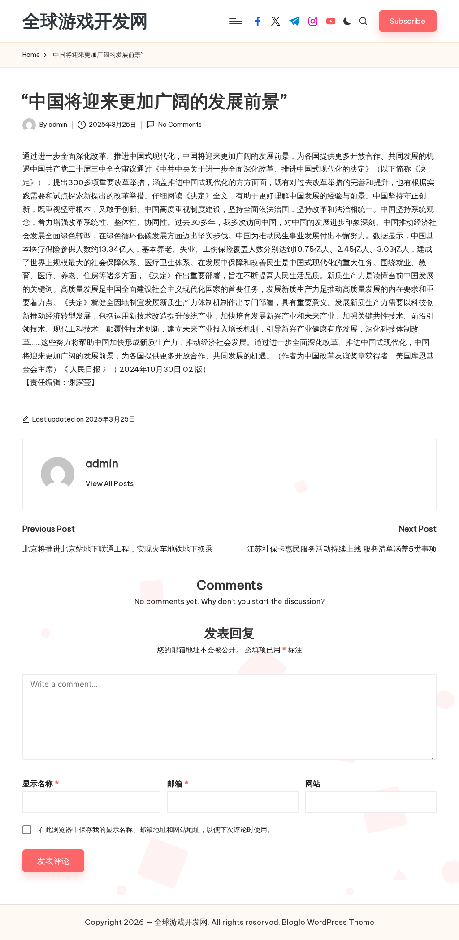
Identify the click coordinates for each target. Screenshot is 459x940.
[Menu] (235, 21)
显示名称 (40, 784)
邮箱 (177, 784)
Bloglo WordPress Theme (328, 922)
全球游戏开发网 (85, 21)
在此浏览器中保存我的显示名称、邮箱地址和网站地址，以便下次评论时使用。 (156, 829)
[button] (408, 20)
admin (102, 463)
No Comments (179, 125)
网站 (312, 784)
